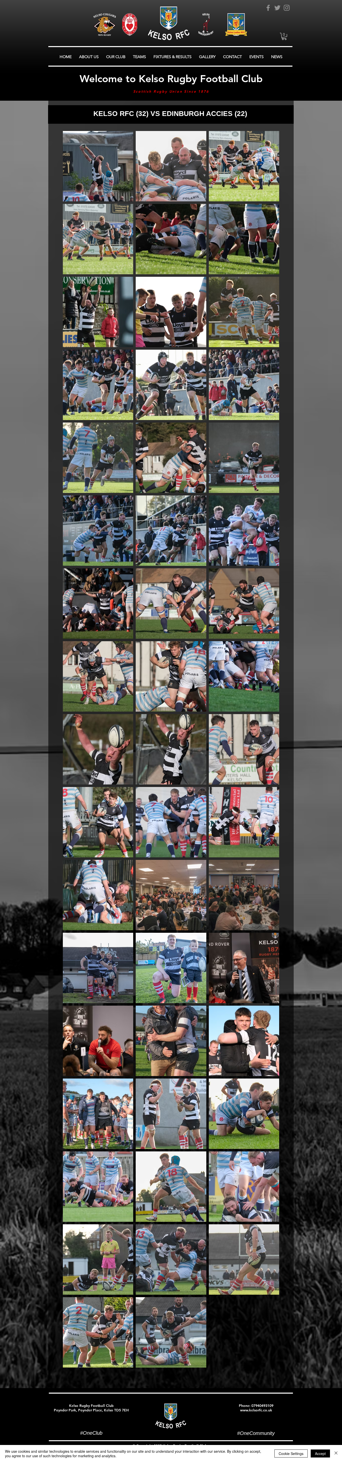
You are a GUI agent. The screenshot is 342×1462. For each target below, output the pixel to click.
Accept (320, 1453)
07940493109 (262, 1405)
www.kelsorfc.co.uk (256, 1410)
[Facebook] (268, 8)
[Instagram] (287, 8)
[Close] (336, 1453)
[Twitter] (277, 8)
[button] (284, 36)
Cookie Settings (291, 1453)
